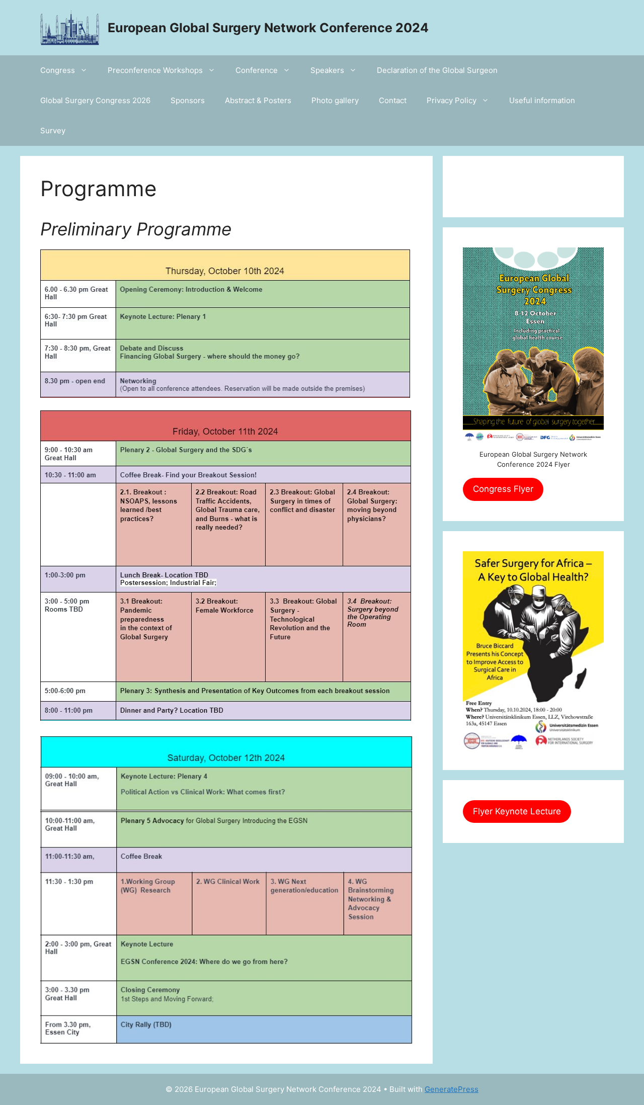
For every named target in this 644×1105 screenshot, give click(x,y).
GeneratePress (451, 1089)
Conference (256, 70)
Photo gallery (335, 100)
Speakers (327, 70)
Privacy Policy (451, 100)
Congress (57, 70)
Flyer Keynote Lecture (517, 811)
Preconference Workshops (155, 70)
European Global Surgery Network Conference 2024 (268, 27)
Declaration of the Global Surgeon (437, 70)
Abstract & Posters (258, 100)
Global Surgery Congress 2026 (95, 100)
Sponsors (188, 100)
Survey (52, 130)
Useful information (542, 100)
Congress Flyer (503, 489)
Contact (393, 100)
